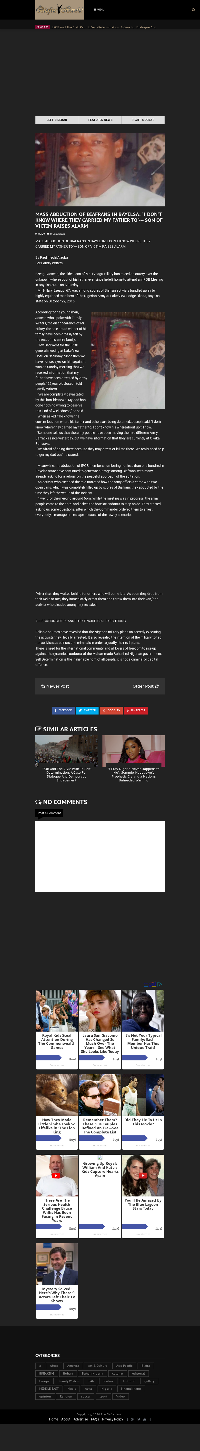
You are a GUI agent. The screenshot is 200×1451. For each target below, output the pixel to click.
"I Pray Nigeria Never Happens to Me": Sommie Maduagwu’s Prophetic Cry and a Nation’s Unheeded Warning (134, 774)
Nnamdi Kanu (131, 1388)
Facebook (65, 710)
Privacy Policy (112, 1419)
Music (72, 1388)
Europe (44, 1381)
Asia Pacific (124, 1365)
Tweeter (89, 710)
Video (120, 1396)
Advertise (81, 1419)
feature (108, 1381)
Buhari (68, 1373)
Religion (66, 1396)
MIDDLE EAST (49, 1388)
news (88, 1388)
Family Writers (69, 1381)
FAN (91, 1381)
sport (103, 1396)
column (117, 1373)
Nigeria (106, 1388)
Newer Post (57, 686)
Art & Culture (97, 1365)
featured (129, 1381)
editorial (138, 1373)
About (65, 1419)
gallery (149, 1381)
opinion (45, 1396)
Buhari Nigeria (92, 1373)
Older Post (144, 686)
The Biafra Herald (112, 1414)
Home (53, 1419)
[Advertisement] (100, 73)
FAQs (95, 1419)
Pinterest (137, 710)
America (73, 1365)
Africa (54, 1365)
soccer (85, 1396)
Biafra (145, 1365)
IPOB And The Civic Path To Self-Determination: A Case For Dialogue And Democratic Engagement (66, 774)
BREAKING (46, 1373)
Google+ (113, 710)
